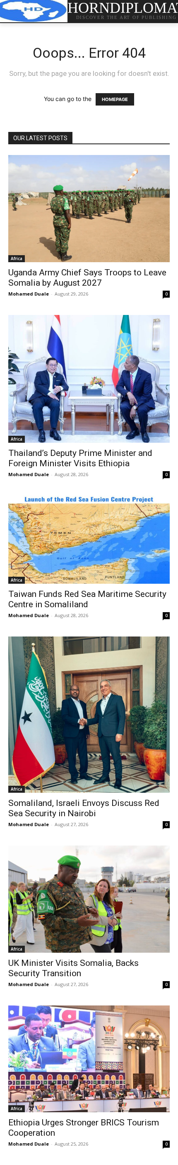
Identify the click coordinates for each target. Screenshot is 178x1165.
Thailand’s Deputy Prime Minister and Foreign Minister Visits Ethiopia (80, 458)
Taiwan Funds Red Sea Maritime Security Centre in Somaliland (87, 599)
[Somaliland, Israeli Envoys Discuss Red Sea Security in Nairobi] (89, 715)
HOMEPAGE (115, 99)
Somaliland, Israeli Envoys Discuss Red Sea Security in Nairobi (83, 808)
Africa (16, 258)
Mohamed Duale (28, 294)
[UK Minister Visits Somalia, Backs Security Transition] (89, 899)
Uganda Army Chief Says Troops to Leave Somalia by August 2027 (87, 278)
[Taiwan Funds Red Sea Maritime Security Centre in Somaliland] (89, 540)
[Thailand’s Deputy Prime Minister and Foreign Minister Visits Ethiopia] (89, 379)
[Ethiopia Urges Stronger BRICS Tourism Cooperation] (89, 1058)
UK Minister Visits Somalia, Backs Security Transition (73, 968)
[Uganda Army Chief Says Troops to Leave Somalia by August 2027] (89, 208)
